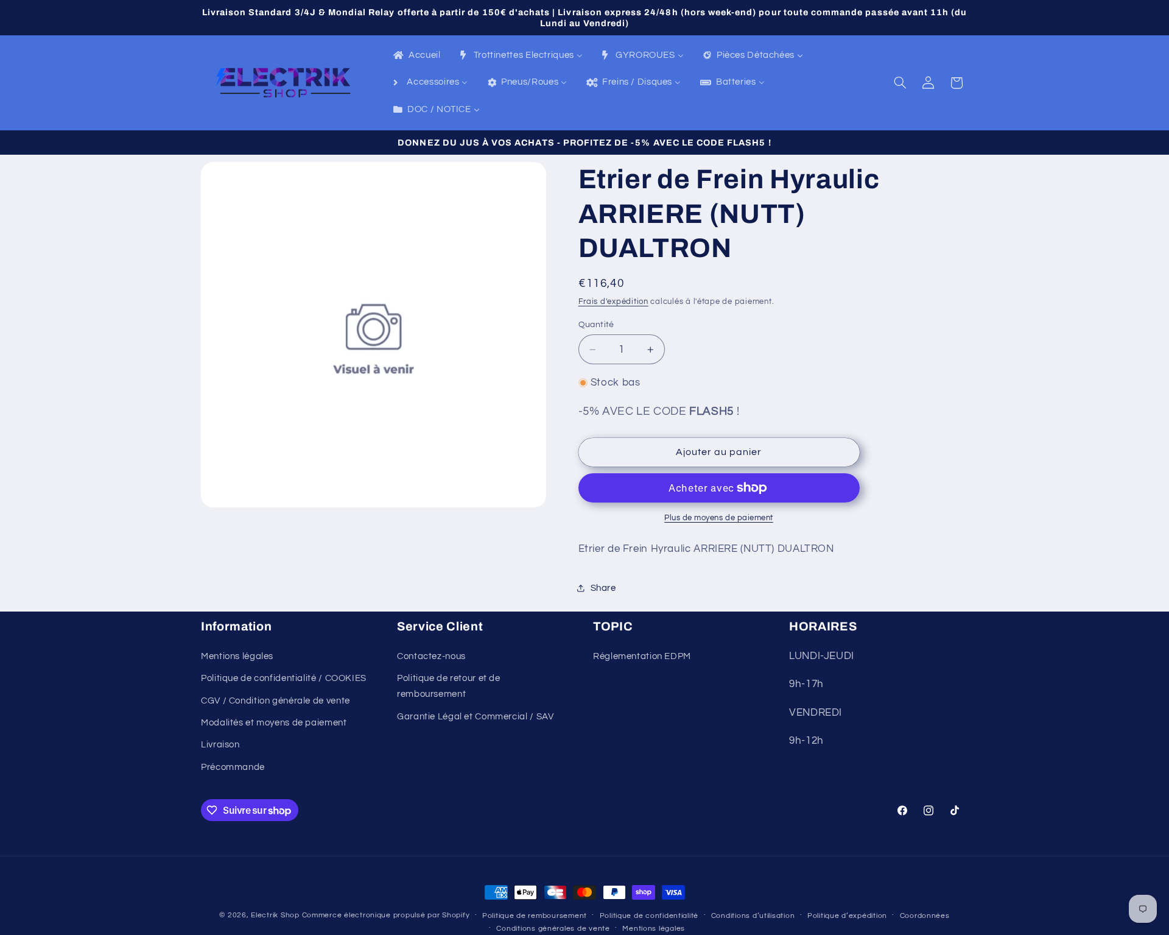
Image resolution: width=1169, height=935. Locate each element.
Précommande (233, 767)
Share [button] (603, 588)
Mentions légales (237, 656)
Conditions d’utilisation (753, 915)
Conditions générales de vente (552, 928)
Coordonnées (925, 915)
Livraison (220, 744)
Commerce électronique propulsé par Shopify (386, 915)
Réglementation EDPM (642, 656)
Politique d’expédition (847, 915)
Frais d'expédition (613, 302)
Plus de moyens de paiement (718, 518)
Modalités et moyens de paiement (274, 722)
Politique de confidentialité (649, 915)
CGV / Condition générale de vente (275, 700)
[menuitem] (416, 56)
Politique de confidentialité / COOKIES (284, 678)
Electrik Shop (275, 915)
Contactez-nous (431, 656)
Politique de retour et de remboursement (448, 686)
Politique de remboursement (534, 915)
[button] (900, 83)
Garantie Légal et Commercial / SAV (475, 716)
